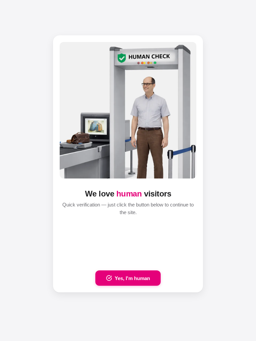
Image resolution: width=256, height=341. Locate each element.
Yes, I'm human (132, 278)
